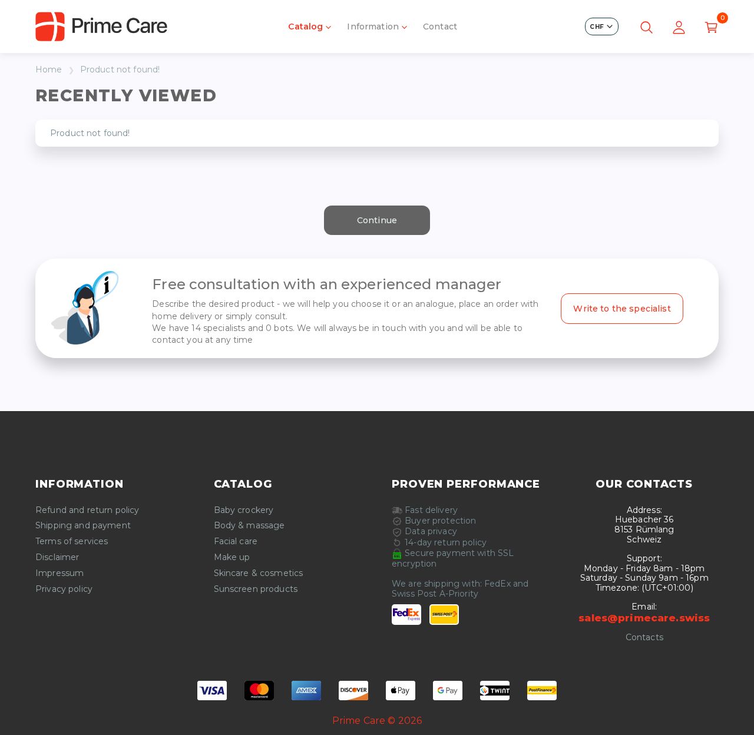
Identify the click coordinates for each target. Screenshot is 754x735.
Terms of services (71, 542)
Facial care (236, 542)
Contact (440, 26)
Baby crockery (244, 510)
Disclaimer (57, 557)
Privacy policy (63, 589)
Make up (232, 557)
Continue (377, 220)
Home (48, 70)
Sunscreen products (256, 589)
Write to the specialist (621, 308)
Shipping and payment (83, 526)
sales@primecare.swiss (644, 618)
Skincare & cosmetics (258, 573)
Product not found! (120, 70)
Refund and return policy (87, 510)
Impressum (59, 573)
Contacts (644, 638)
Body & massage (249, 526)
